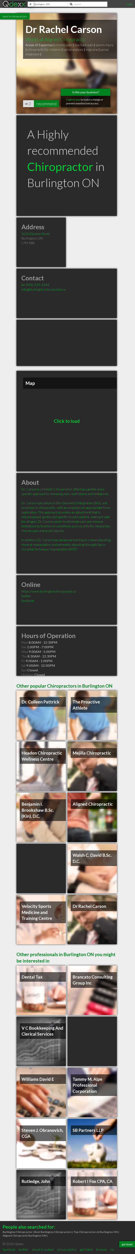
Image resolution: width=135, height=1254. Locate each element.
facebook (27, 600)
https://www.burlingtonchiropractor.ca (48, 591)
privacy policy (67, 1249)
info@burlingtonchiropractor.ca (43, 289)
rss (112, 1249)
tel (35, 285)
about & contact (43, 1249)
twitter (26, 596)
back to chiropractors (15, 16)
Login (129, 4)
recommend (46, 103)
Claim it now (73, 99)
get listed (86, 1249)
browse (101, 1249)
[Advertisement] (66, 343)
